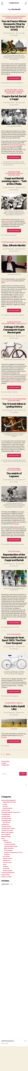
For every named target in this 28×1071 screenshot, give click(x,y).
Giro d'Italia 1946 (13, 161)
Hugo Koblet (9, 163)
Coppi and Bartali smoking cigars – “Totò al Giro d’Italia (14, 181)
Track (4, 864)
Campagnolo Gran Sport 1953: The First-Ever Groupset (14, 640)
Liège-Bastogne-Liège (10, 846)
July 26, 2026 (21, 33)
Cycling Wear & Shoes (7, 828)
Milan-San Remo (21, 163)
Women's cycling (6, 876)
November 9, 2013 (21, 410)
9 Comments (15, 35)
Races (20, 17)
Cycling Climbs (5, 816)
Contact (3, 763)
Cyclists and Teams (7, 830)
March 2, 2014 (21, 336)
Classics (20, 89)
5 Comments (15, 648)
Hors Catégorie (5, 834)
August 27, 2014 (21, 187)
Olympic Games (7, 858)
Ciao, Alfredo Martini (14, 245)
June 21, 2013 (21, 646)
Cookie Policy (5, 765)
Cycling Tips (5, 824)
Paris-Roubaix (8, 850)
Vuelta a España (7, 870)
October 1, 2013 (21, 479)
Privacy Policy (5, 761)
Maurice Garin (11, 461)
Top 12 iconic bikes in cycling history (14, 405)
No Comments (14, 104)
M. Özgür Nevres (11, 33)
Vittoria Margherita (18, 82)
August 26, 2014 (21, 249)
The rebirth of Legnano (14, 475)
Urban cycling (5, 874)
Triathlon (5, 866)
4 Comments (15, 412)
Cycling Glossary (6, 818)
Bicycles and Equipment (19, 16)
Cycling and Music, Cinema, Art (14, 173)
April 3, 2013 (21, 712)
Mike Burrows (18, 461)
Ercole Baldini (6, 544)
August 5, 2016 (21, 102)
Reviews (5, 806)
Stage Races (20, 91)
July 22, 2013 (21, 563)
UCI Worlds (18, 93)
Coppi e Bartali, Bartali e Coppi (14, 98)
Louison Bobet (12, 235)
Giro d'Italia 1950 (13, 315)
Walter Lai (21, 674)
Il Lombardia (7, 842)
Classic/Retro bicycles (14, 321)
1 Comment (15, 482)
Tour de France (6, 16)
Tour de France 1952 (8, 165)
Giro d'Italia (7, 91)
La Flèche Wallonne (9, 844)
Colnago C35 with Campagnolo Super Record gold (14, 329)
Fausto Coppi (5, 281)
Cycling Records (6, 820)
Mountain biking (6, 836)
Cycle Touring (5, 810)
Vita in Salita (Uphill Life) (14, 708)
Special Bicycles (21, 323)
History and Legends (12, 17)
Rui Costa (24, 461)
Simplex (11, 82)
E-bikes (5, 804)
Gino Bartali (6, 82)
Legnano (15, 163)
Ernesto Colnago (7, 392)
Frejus (11, 544)
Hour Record (6, 822)
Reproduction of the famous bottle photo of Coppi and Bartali (14, 557)
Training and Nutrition (7, 872)
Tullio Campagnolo (13, 696)
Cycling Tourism (6, 826)
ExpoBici (16, 524)
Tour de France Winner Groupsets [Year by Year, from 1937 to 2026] (14, 25)
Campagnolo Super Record (16, 381)
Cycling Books (5, 814)
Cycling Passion (14, 3)
